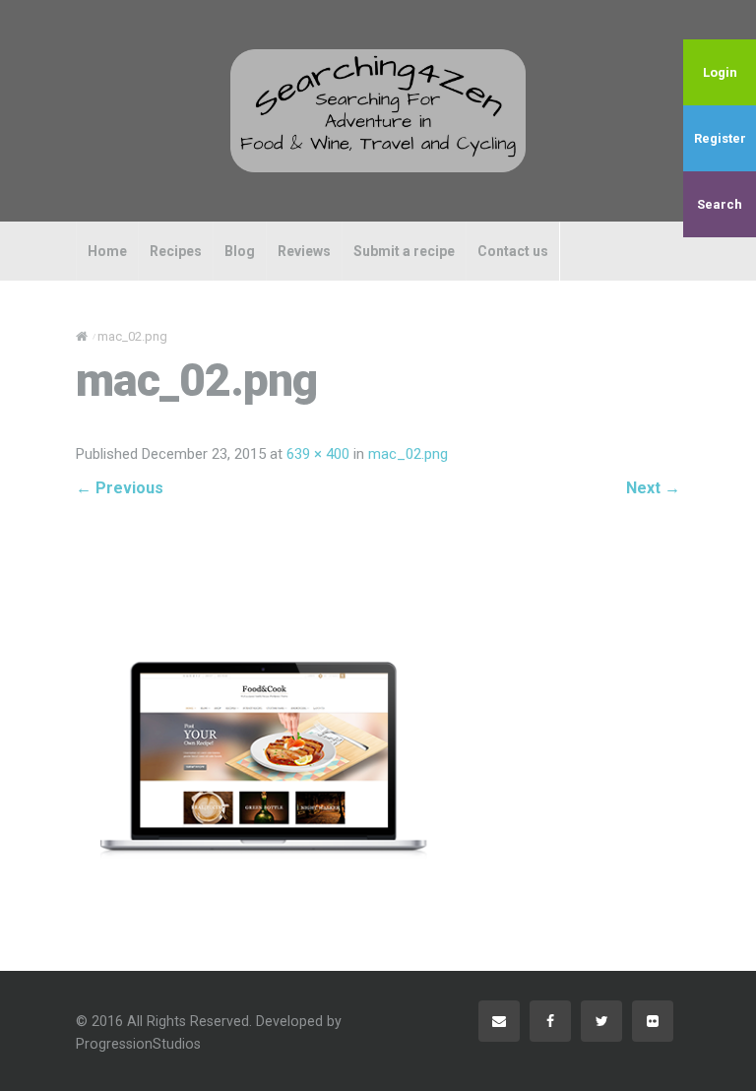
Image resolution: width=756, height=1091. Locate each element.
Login (720, 72)
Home (107, 251)
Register (720, 138)
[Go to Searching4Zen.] (82, 336)
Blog (239, 251)
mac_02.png (408, 454)
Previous (119, 488)
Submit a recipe (404, 251)
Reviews (304, 251)
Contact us (512, 251)
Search (719, 204)
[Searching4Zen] (378, 110)
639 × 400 (317, 454)
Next (653, 488)
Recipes (176, 251)
